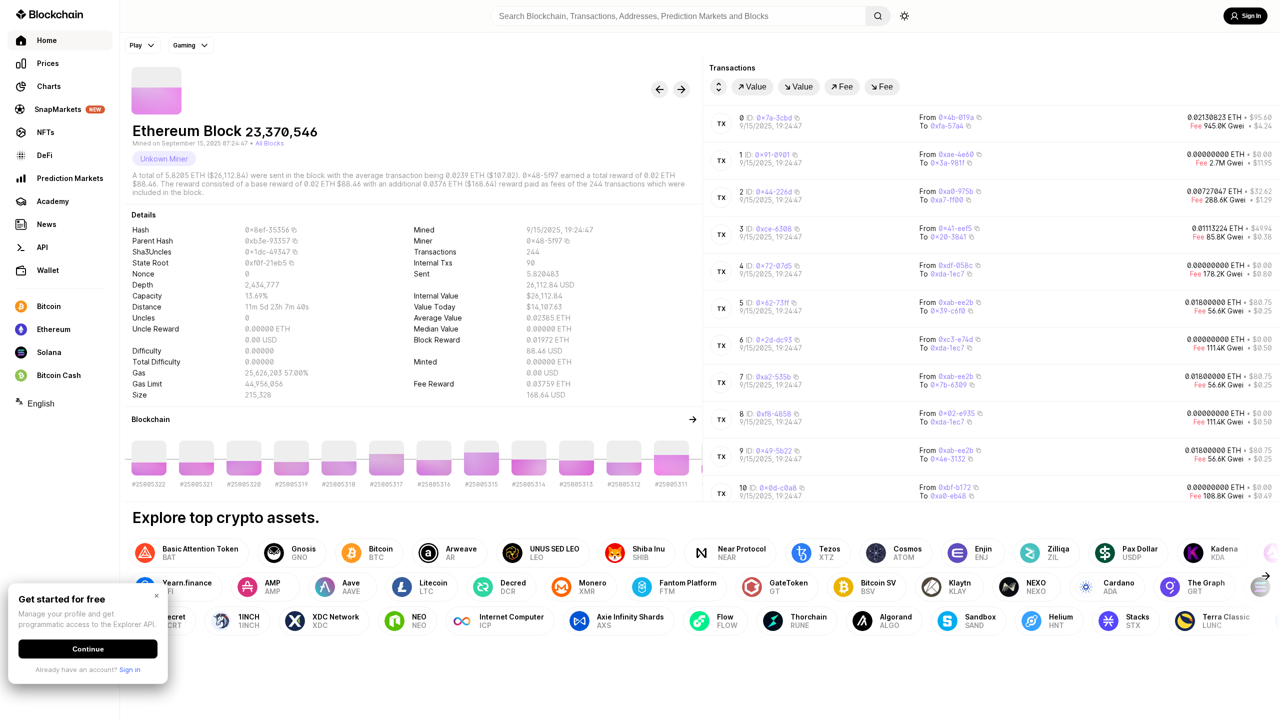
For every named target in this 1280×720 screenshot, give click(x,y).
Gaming (184, 45)
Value (756, 86)
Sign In (1251, 16)
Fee (846, 86)
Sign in (130, 670)
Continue (88, 649)
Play (136, 45)
